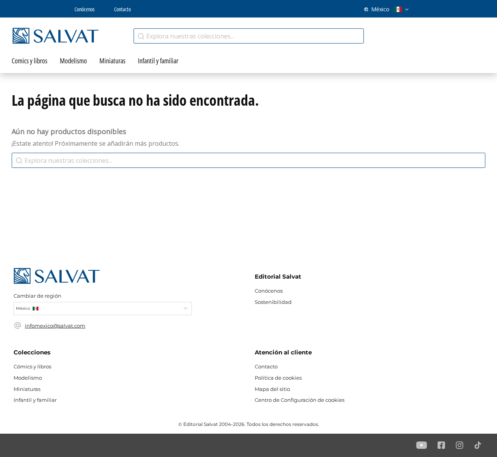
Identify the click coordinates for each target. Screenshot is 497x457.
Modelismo (28, 378)
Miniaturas (27, 389)
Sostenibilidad (273, 302)
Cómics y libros (32, 366)
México (380, 9)
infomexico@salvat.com (55, 326)
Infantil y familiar (35, 400)
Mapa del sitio (272, 389)
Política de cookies (278, 378)
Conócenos (85, 9)
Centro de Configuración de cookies (299, 400)
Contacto (122, 9)
